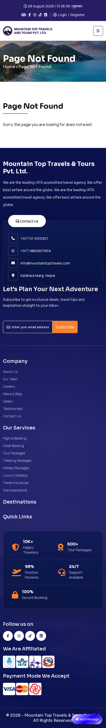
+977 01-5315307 (34, 238)
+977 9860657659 (35, 250)
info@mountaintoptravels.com (45, 263)
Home (9, 66)
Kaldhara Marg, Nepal (37, 275)
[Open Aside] (98, 31)
